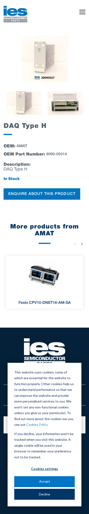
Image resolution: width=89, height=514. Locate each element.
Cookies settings (44, 469)
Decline (44, 494)
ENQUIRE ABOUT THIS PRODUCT (41, 194)
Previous (74, 243)
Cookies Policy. (37, 424)
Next (81, 243)
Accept (44, 481)
